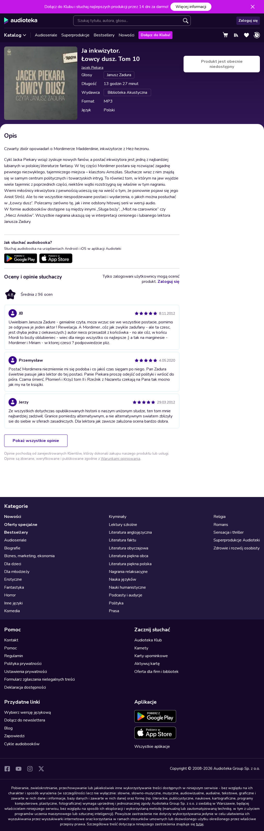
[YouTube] (18, 769)
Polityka (116, 603)
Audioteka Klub (148, 640)
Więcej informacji (191, 7)
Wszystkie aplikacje (152, 746)
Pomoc (10, 648)
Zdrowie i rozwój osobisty (236, 548)
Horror (10, 595)
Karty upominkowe (151, 656)
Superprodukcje (75, 35)
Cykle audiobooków (21, 744)
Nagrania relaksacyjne (128, 571)
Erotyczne (13, 579)
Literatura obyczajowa (128, 548)
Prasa (114, 611)
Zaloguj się (248, 20)
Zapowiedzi (14, 736)
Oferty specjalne (20, 524)
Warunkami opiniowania (120, 458)
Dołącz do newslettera (24, 720)
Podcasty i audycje (125, 595)
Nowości (126, 35)
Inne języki (13, 603)
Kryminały (117, 516)
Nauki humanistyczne (127, 587)
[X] (41, 769)
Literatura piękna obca (128, 556)
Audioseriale (46, 35)
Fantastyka (14, 587)
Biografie (12, 548)
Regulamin (13, 656)
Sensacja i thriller (228, 532)
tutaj (199, 824)
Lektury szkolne (123, 524)
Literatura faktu (122, 540)
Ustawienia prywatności (25, 671)
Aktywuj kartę (147, 663)
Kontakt (11, 640)
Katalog (12, 35)
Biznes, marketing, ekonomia (29, 556)
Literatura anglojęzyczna (130, 532)
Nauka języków (122, 579)
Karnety (141, 648)
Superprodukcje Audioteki (236, 540)
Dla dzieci (12, 564)
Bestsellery (104, 35)
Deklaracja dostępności (25, 687)
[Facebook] (7, 769)
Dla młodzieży (16, 571)
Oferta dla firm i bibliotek (156, 671)
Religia (219, 516)
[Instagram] (30, 769)
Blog (8, 728)
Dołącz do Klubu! (155, 35)
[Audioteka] (20, 21)
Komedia (12, 611)
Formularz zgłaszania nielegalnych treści (39, 679)
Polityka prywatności (23, 663)
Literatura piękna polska (130, 564)
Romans (220, 524)
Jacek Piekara (92, 67)
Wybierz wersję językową (27, 712)
